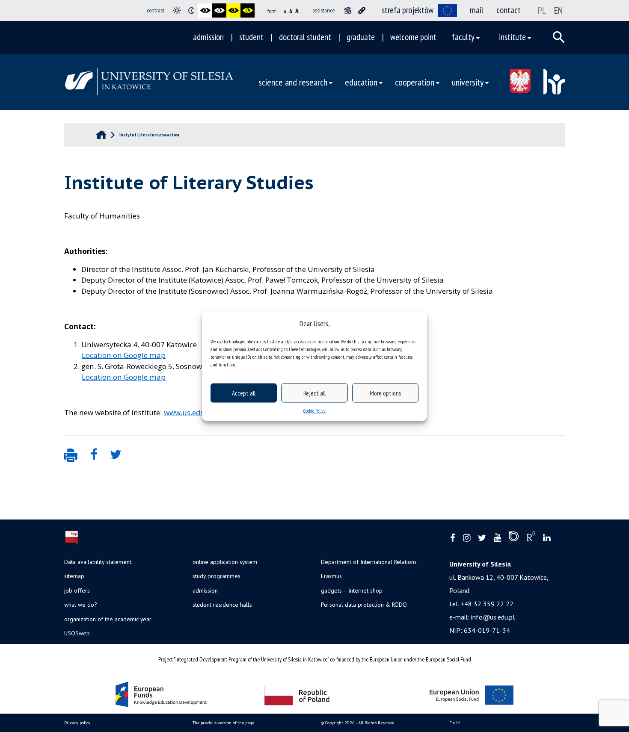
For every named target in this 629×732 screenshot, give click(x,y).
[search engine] (559, 37)
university (468, 82)
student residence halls (222, 604)
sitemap (74, 576)
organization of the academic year (107, 619)
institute (512, 37)
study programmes (216, 576)
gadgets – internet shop (352, 590)
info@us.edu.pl (493, 617)
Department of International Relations (369, 562)
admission (208, 37)
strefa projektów (407, 10)
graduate (361, 37)
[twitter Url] (482, 538)
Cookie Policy (314, 410)
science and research (292, 82)
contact (508, 10)
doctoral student (305, 37)
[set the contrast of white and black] (219, 10)
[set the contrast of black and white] (205, 10)
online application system (225, 562)
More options (385, 393)
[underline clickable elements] (362, 10)
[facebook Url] (452, 538)
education (361, 82)
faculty (463, 37)
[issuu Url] (514, 538)
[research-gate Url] (530, 538)
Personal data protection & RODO (364, 604)
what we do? (80, 604)
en (558, 10)
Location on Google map (124, 355)
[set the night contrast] (191, 10)
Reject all (314, 393)
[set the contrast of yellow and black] (247, 10)
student (251, 37)
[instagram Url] (466, 538)
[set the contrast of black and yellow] (233, 10)
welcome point (413, 37)
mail (477, 10)
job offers (77, 590)
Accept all (243, 393)
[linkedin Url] (546, 538)
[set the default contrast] (177, 10)
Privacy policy (77, 723)
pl (542, 10)
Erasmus (331, 576)
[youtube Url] (497, 538)
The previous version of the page (223, 723)
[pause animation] (348, 10)
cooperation (414, 82)
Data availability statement (97, 562)
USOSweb (77, 633)
